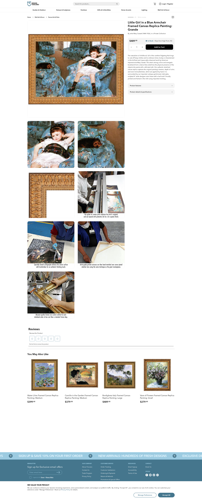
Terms (42, 477)
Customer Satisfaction (108, 470)
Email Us (148, 467)
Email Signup (132, 467)
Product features (135, 86)
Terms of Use (132, 473)
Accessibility (132, 470)
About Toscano (87, 467)
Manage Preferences (145, 495)
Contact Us (85, 470)
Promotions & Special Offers (110, 479)
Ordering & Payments (108, 473)
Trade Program (87, 473)
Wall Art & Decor (39, 17)
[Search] (117, 4)
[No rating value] (131, 17)
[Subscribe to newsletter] (58, 472)
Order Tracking (106, 467)
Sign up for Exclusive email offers (45, 466)
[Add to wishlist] (173, 17)
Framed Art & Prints (53, 17)
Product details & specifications (141, 92)
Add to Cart (159, 47)
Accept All (166, 495)
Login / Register (167, 4)
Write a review (142, 17)
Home (29, 17)
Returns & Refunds (107, 476)
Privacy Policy (49, 477)
